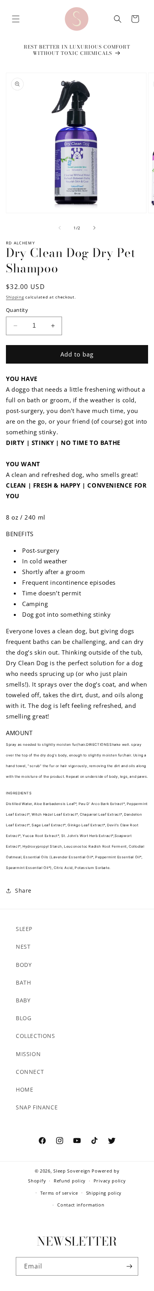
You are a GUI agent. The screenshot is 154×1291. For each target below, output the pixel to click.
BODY (24, 964)
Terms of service (59, 1193)
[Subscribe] (129, 1266)
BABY (23, 1000)
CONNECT (30, 1071)
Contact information (80, 1205)
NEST (23, 946)
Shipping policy (104, 1193)
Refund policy (70, 1181)
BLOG (23, 1018)
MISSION (28, 1054)
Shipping (15, 297)
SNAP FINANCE (37, 1107)
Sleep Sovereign (71, 1171)
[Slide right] (94, 227)
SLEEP (24, 929)
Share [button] (23, 890)
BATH (23, 982)
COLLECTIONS (35, 1036)
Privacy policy (110, 1181)
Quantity (17, 309)
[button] (15, 19)
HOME (24, 1089)
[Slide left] (59, 227)
